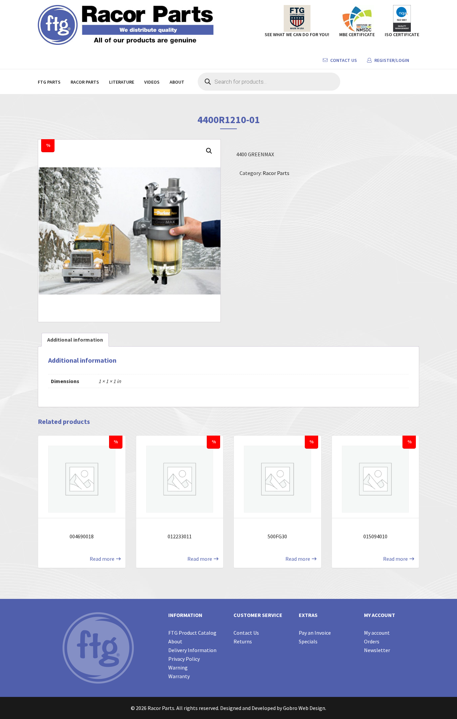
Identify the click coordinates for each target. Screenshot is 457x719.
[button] (209, 151)
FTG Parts (49, 82)
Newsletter (377, 650)
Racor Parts (85, 82)
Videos (152, 82)
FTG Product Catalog (192, 632)
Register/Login (391, 60)
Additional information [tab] (75, 339)
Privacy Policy (184, 658)
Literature (121, 82)
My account (377, 632)
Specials (308, 641)
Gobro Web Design (304, 708)
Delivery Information (192, 650)
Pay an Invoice (315, 632)
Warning (178, 667)
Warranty (179, 676)
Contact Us (343, 60)
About (177, 82)
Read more (102, 558)
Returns (243, 641)
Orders (371, 641)
